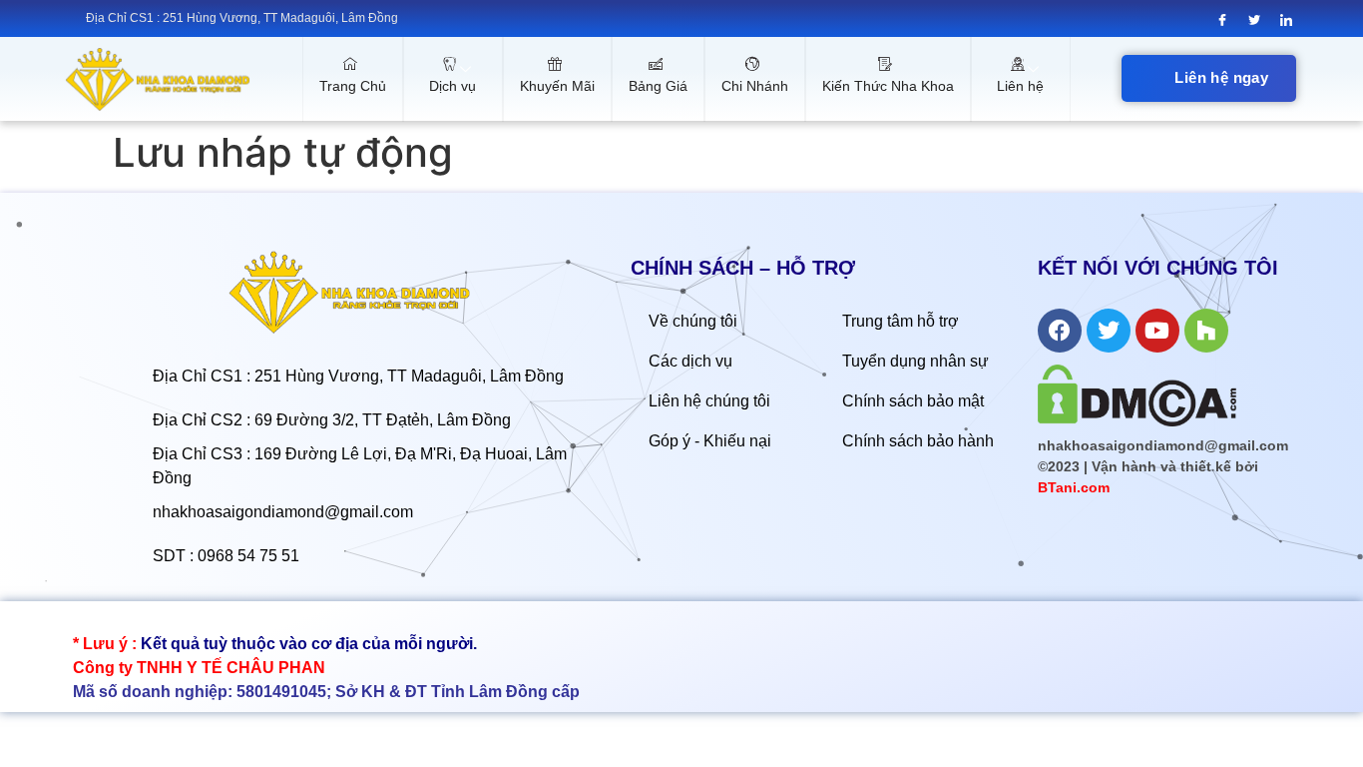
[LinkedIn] (1286, 20)
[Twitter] (1254, 20)
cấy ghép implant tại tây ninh (163, 620)
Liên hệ (1020, 86)
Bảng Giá (658, 86)
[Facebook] (1222, 20)
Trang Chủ (352, 86)
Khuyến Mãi (557, 86)
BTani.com (1074, 487)
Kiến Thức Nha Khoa (888, 86)
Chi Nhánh (754, 86)
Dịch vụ (452, 86)
